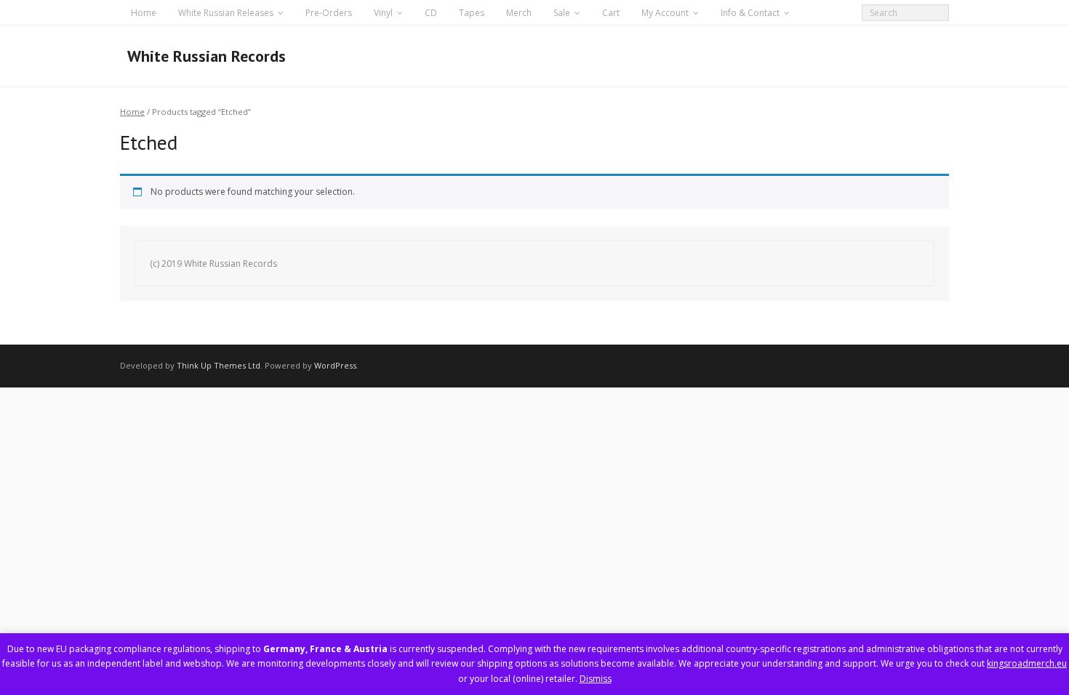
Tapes (471, 13)
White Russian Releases (225, 13)
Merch (519, 13)
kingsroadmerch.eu (1027, 663)
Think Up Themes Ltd (218, 365)
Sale (561, 13)
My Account (665, 13)
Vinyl (383, 13)
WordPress (335, 365)
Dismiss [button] (596, 678)
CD (431, 13)
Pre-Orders (328, 13)
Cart (611, 13)
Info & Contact (750, 13)
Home (143, 13)
